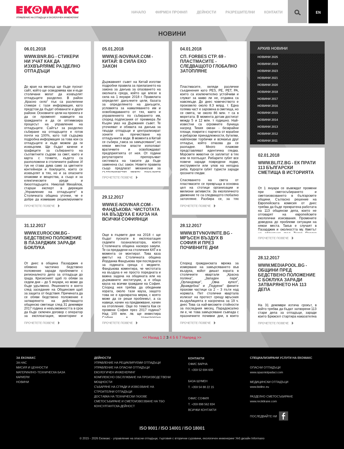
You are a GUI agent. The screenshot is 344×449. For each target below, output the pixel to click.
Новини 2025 (267, 57)
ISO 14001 (171, 428)
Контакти (273, 12)
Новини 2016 (267, 105)
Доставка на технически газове (120, 396)
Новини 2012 (267, 133)
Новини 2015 (267, 112)
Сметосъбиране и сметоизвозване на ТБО (129, 401)
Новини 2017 (267, 98)
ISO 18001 (194, 428)
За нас (21, 362)
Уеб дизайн (242, 438)
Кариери (23, 377)
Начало (138, 12)
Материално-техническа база (40, 372)
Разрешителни (240, 12)
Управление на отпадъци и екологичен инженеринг (47, 17)
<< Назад (151, 337)
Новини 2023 (267, 70)
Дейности (206, 12)
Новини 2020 (267, 84)
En (318, 12)
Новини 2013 (267, 126)
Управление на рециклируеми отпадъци (127, 362)
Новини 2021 (267, 77)
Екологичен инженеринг (114, 372)
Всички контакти (202, 409)
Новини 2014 (267, 119)
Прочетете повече (39, 205)
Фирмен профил (171, 12)
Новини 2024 (267, 63)
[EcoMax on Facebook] (283, 415)
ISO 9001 (148, 428)
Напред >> (191, 337)
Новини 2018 (267, 91)
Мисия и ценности (32, 367)
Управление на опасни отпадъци (122, 367)
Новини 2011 (267, 140)
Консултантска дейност (114, 406)
